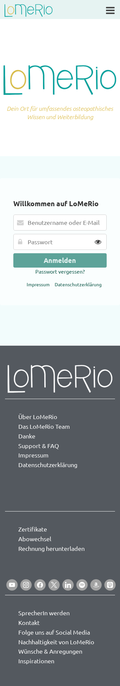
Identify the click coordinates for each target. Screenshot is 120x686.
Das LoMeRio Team (44, 426)
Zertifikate (32, 529)
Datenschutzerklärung (78, 284)
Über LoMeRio (37, 416)
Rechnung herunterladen (51, 548)
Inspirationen (36, 660)
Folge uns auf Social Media (54, 632)
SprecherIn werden (44, 612)
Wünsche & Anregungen (50, 651)
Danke (26, 435)
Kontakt (29, 622)
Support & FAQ (38, 445)
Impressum (38, 284)
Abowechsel (34, 538)
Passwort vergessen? (60, 271)
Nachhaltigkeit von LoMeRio (56, 641)
